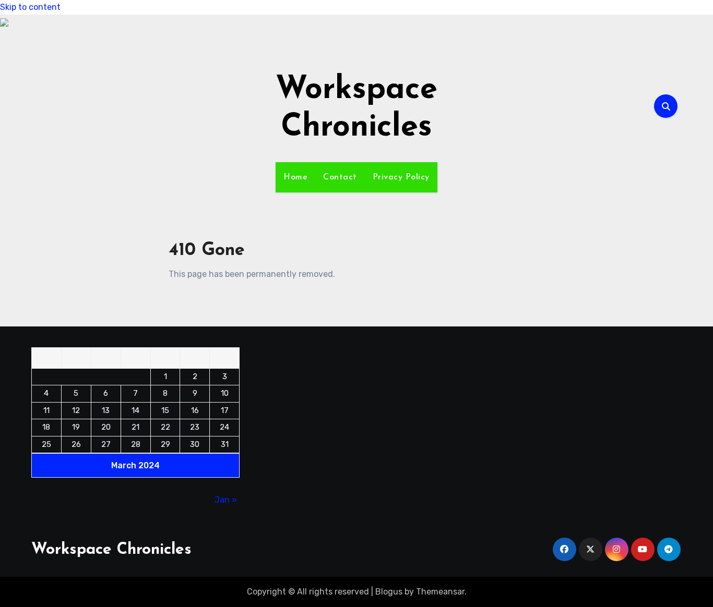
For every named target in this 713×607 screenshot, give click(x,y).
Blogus (388, 592)
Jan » (226, 500)
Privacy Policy (401, 177)
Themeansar (440, 592)
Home (295, 177)
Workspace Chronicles (111, 550)
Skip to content (30, 7)
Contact (340, 177)
